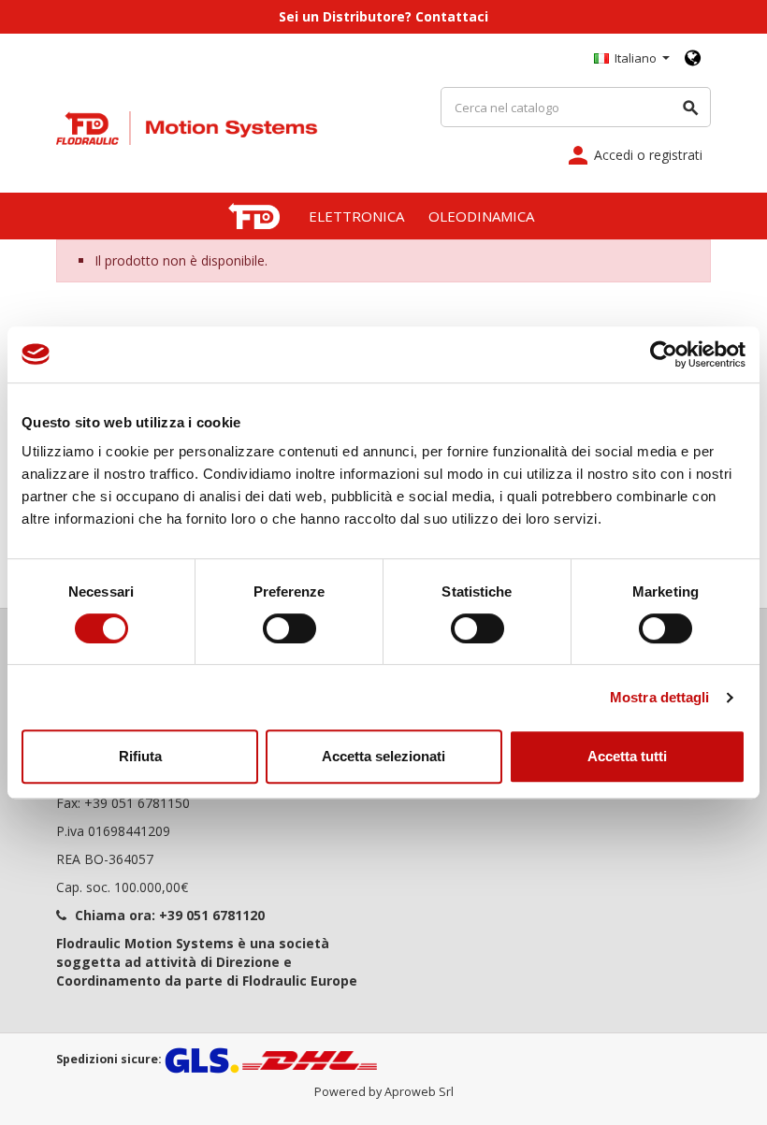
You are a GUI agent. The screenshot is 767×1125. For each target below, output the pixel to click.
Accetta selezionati (383, 756)
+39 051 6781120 (212, 915)
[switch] (289, 628)
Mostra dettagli (660, 697)
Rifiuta (140, 756)
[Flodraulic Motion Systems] (187, 127)
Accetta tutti (627, 756)
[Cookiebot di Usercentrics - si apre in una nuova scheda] (663, 354)
